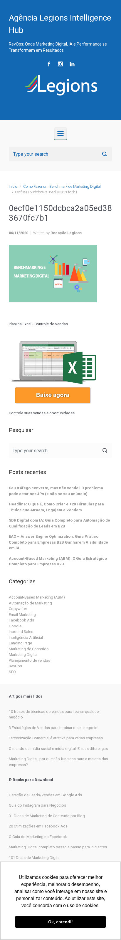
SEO (12, 672)
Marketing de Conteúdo (29, 649)
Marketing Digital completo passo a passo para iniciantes (58, 847)
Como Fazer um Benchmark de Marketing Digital (62, 186)
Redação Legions (66, 233)
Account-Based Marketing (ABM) (37, 597)
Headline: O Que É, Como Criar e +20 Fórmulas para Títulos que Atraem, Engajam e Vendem (56, 507)
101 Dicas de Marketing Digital (34, 857)
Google (15, 626)
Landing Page (20, 643)
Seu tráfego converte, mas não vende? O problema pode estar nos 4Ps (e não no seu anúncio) (56, 491)
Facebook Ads (21, 620)
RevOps (15, 666)
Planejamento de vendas (29, 660)
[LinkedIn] (72, 64)
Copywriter (18, 608)
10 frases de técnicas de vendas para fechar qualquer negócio (54, 714)
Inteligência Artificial (26, 637)
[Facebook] (49, 64)
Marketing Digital (23, 654)
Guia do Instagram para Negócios (37, 805)
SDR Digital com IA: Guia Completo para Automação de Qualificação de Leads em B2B (59, 523)
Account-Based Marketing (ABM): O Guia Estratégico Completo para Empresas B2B (58, 561)
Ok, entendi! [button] (60, 921)
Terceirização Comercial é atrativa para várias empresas (56, 738)
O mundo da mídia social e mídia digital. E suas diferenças (58, 748)
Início (13, 186)
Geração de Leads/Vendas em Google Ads (45, 795)
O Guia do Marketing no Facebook (38, 837)
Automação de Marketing (30, 603)
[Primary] (60, 133)
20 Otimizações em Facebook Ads (38, 826)
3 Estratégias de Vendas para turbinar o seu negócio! (53, 727)
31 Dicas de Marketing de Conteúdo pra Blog (47, 816)
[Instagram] (60, 64)
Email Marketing (22, 614)
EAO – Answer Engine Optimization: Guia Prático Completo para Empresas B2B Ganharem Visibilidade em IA (58, 542)
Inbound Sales (21, 631)
